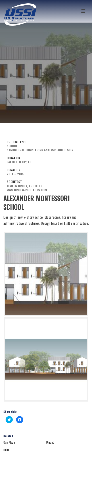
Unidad (50, 442)
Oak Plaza (9, 442)
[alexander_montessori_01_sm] (46, 274)
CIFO (6, 449)
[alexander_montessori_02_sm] (46, 359)
